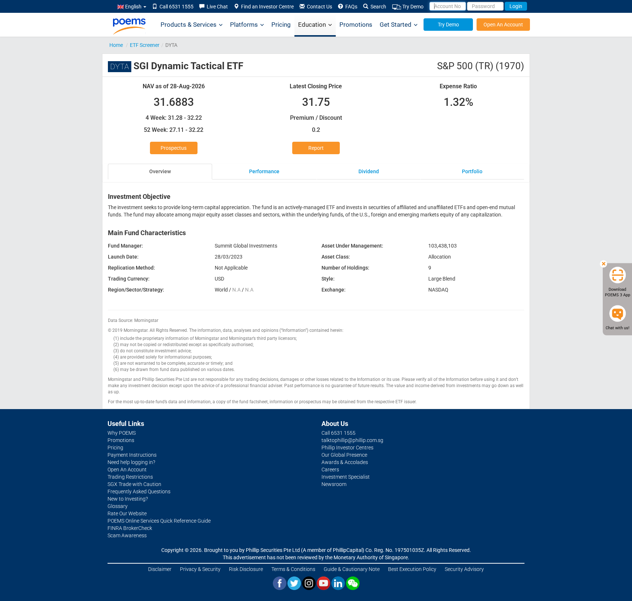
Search (377, 7)
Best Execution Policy (412, 569)
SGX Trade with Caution (134, 484)
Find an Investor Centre (266, 7)
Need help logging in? (131, 462)
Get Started (395, 24)
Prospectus (174, 148)
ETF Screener (144, 45)
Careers (330, 469)
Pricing (281, 24)
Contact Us (318, 7)
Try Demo (412, 7)
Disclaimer (160, 569)
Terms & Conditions (293, 569)
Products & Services (189, 24)
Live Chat (216, 7)
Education (312, 24)
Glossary (118, 506)
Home (116, 45)
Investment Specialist (345, 477)
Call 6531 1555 (175, 7)
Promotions (355, 24)
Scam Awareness (127, 535)
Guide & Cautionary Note (352, 569)
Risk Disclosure (246, 569)
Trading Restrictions (130, 477)
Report (316, 148)
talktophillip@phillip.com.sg (352, 440)
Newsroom (333, 484)
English (133, 7)
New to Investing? (128, 499)
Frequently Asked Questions (139, 491)
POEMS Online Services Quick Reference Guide (159, 521)
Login (515, 6)
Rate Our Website (127, 513)
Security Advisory (464, 569)
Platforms (244, 24)
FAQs (350, 7)
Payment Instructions (132, 455)
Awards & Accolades (344, 462)
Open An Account (503, 24)
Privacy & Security (200, 569)
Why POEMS (122, 433)
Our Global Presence (344, 455)
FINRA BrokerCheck (130, 528)
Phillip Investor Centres (347, 447)
